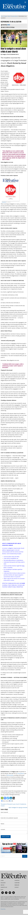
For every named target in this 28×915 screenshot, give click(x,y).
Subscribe (17, 883)
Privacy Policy (3, 909)
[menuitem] (2, 892)
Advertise (17, 880)
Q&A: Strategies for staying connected (18, 808)
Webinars (17, 885)
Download (4, 202)
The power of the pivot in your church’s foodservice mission (13, 805)
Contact (17, 887)
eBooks (2, 885)
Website (2, 824)
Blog (2, 889)
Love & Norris (20, 774)
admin (8, 25)
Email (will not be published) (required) (9, 818)
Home (2, 880)
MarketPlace (4, 887)
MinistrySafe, (10, 775)
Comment (3, 829)
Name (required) (4, 812)
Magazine (3, 883)
